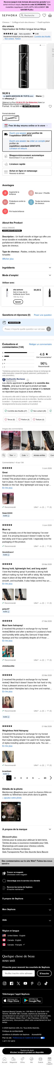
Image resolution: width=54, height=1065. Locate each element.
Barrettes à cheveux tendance (16, 848)
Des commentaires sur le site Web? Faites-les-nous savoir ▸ (27, 862)
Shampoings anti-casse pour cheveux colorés (23, 845)
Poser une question (43, 314)
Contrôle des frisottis (42, 36)
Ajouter (18, 301)
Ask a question (25, 33)
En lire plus (7, 487)
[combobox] (29, 15)
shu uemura (8, 26)
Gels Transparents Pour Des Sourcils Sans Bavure (25, 851)
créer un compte (37, 141)
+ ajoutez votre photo (12, 798)
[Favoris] (44, 15)
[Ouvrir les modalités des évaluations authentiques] (28, 379)
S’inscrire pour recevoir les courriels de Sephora (26, 967)
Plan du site (7, 1037)
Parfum (18, 38)
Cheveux (5, 22)
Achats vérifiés (39, 455)
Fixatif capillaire (44, 22)
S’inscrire (44, 973)
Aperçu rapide (6, 296)
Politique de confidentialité (12, 1031)
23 (45, 777)
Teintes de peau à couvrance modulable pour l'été (25, 842)
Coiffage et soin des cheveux (23, 22)
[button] (43, 96)
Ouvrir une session (17, 141)
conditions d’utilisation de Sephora (15, 1034)
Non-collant (9, 38)
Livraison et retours (18, 148)
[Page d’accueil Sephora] (9, 15)
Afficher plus (8, 258)
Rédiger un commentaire (40, 344)
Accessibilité (36, 1034)
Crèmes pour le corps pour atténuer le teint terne (24, 839)
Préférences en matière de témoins (26, 1038)
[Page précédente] (3, 777)
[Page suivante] (50, 777)
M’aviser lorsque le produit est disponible (27, 1051)
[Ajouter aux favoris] (50, 106)
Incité (14, 448)
